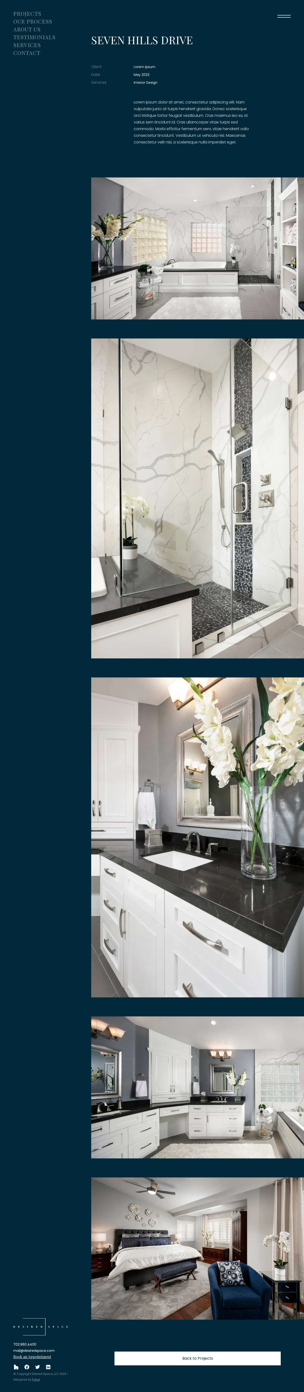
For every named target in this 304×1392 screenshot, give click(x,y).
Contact (26, 52)
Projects (27, 13)
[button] (284, 16)
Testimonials (34, 37)
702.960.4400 (24, 1344)
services (27, 45)
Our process (32, 21)
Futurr (36, 1379)
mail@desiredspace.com (34, 1350)
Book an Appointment (32, 1356)
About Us (27, 29)
